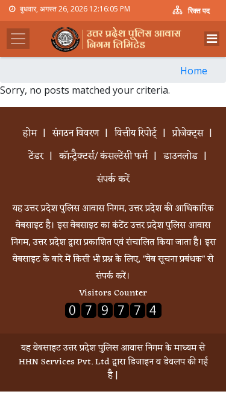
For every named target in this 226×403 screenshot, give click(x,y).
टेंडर (35, 156)
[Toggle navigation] (211, 38)
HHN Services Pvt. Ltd (64, 362)
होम (30, 133)
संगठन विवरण (75, 133)
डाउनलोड (180, 156)
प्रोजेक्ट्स (187, 133)
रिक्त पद (198, 10)
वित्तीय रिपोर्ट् (136, 133)
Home (193, 70)
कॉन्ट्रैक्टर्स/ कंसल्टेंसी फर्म (103, 156)
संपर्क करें (113, 179)
